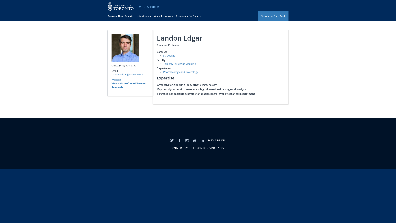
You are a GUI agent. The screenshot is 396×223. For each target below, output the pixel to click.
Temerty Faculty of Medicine (179, 64)
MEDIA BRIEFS (217, 140)
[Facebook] (179, 140)
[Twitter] (172, 140)
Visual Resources (163, 15)
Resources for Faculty (188, 15)
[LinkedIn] (202, 140)
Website (116, 79)
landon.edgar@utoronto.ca (127, 74)
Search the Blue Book (273, 15)
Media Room (149, 7)
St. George (169, 55)
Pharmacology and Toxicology (180, 72)
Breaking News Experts (120, 15)
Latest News (144, 15)
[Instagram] (187, 140)
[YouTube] (195, 140)
